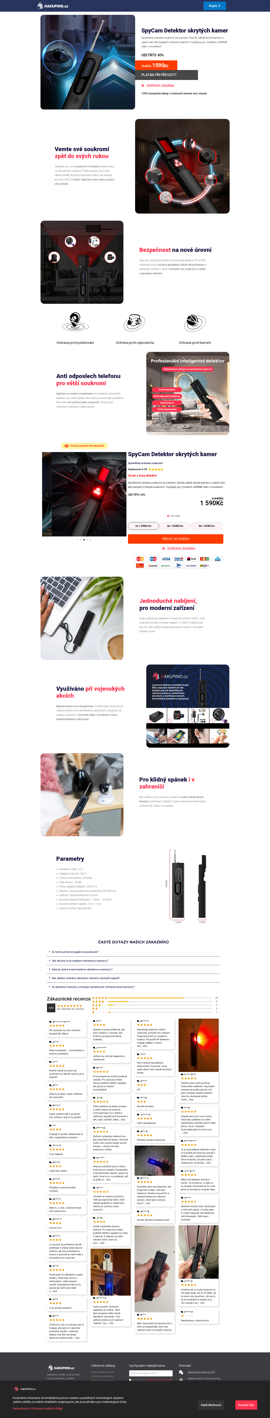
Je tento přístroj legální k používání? (75, 951)
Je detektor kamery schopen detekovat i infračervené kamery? (93, 987)
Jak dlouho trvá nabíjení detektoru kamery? (80, 960)
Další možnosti (211, 1405)
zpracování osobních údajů (159, 1380)
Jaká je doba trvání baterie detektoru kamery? (82, 969)
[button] (46, 495)
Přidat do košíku (175, 539)
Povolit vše (246, 1405)
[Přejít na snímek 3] (84, 539)
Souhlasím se (152, 1380)
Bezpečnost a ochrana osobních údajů (38, 1408)
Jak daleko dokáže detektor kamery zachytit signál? (86, 978)
